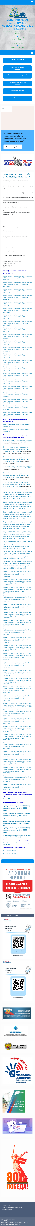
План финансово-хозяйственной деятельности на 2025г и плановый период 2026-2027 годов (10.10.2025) (17, 349)
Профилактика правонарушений (17, 75)
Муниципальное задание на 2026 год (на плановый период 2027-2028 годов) (16, 808)
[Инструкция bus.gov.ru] (17, 1013)
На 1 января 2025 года (9, 853)
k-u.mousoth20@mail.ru (17, 47)
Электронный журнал (17, 59)
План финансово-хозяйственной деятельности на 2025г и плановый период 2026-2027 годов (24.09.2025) (17, 355)
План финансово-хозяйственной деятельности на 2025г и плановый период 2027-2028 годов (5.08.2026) (17, 277)
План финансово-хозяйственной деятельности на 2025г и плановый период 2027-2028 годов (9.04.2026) (17, 297)
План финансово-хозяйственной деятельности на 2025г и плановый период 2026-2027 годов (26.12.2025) (17, 323)
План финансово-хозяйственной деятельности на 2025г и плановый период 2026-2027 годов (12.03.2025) (17, 388)
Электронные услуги (17, 67)
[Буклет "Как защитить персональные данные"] (16, 1030)
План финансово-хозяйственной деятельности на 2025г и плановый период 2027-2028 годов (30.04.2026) (17, 290)
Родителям (17, 97)
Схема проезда (7, 1209)
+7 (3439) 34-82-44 (17, 43)
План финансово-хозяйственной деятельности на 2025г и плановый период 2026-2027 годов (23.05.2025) (17, 368)
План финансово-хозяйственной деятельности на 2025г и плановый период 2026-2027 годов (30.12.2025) (17, 316)
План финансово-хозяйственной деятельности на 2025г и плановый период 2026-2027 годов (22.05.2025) (17, 375)
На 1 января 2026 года (9, 850)
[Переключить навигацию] (3, 861)
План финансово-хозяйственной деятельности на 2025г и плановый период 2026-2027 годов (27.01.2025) (17, 414)
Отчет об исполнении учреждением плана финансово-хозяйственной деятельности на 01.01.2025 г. (17, 467)
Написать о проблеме (13, 147)
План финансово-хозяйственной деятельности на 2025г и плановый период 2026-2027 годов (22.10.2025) (17, 342)
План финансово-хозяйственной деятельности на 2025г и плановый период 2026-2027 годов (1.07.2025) (17, 362)
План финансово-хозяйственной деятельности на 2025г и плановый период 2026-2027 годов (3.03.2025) (17, 394)
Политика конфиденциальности (12, 1207)
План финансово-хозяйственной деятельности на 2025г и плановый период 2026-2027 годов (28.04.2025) (17, 381)
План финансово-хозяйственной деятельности (16, 175)
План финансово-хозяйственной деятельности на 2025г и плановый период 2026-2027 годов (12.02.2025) (17, 407)
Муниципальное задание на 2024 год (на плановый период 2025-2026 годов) (16, 830)
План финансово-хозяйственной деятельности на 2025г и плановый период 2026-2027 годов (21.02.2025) (17, 401)
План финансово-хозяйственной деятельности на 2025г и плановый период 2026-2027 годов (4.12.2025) (17, 329)
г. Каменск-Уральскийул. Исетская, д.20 (17, 38)
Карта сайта (6, 1205)
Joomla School (11, 1219)
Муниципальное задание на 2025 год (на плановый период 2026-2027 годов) (16, 816)
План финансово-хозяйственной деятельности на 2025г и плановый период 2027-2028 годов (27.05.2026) (17, 284)
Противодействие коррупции (17, 82)
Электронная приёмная (17, 90)
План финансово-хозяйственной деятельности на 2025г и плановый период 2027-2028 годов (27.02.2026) (17, 303)
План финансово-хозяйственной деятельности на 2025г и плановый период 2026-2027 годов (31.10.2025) (17, 336)
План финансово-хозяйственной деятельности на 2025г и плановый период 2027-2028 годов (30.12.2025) (17, 310)
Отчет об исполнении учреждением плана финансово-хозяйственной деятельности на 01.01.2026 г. (17, 441)
